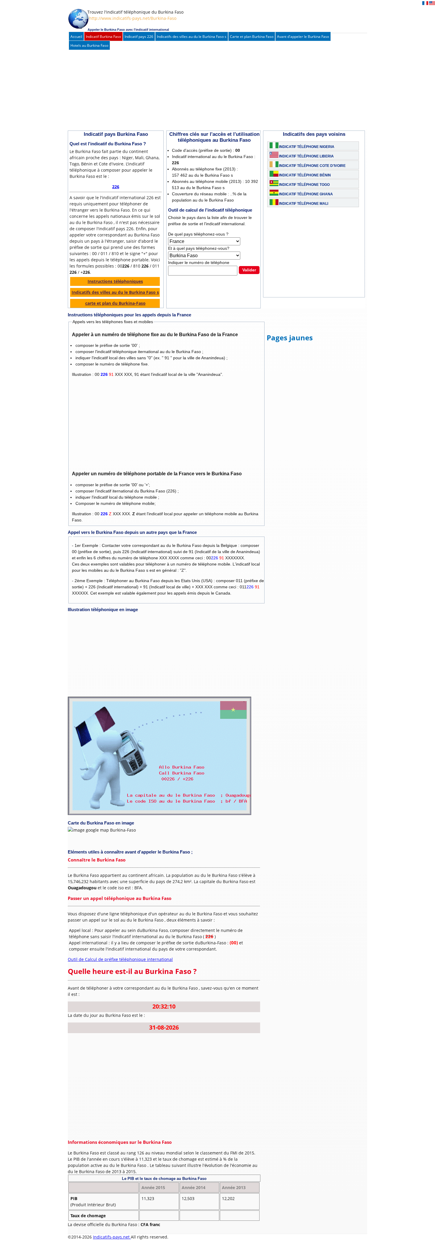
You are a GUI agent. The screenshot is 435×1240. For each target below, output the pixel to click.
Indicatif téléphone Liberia (306, 156)
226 (115, 186)
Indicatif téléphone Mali (303, 204)
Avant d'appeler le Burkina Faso (303, 36)
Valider (249, 270)
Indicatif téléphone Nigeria (306, 147)
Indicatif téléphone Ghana (306, 194)
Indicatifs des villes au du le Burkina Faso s (191, 36)
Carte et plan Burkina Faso (251, 36)
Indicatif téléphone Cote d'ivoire (312, 166)
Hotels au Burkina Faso (89, 45)
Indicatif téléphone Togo (304, 185)
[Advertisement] (211, 91)
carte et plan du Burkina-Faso (115, 303)
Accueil (76, 36)
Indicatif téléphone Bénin (305, 175)
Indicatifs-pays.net (112, 1237)
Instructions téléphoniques (115, 281)
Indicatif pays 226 (139, 36)
